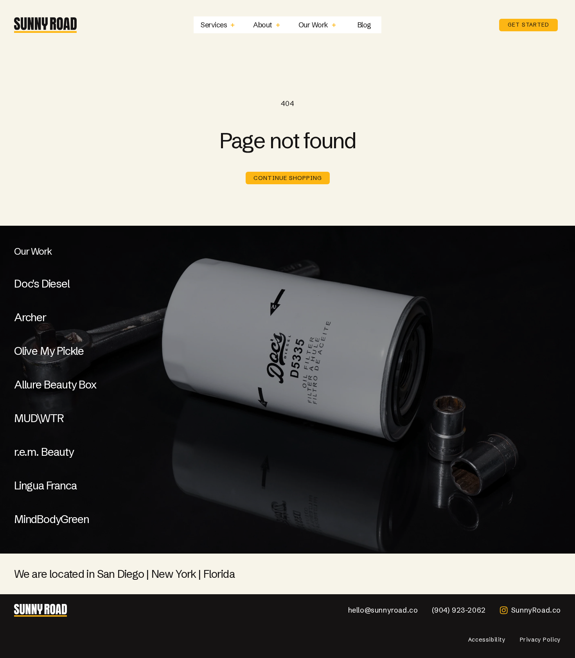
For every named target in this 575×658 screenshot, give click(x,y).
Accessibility (487, 639)
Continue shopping (287, 178)
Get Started (528, 24)
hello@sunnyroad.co (383, 610)
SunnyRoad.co (536, 610)
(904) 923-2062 (458, 610)
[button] (217, 25)
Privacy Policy (540, 639)
